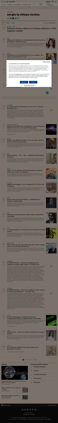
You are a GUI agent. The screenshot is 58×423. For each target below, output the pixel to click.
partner (47, 74)
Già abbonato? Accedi (29, 85)
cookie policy (37, 69)
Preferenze (24, 82)
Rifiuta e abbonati (46, 61)
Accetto (33, 82)
